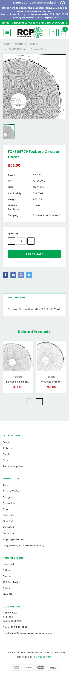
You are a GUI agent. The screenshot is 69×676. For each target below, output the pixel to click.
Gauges (7, 497)
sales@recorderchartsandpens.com (36, 17)
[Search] (53, 32)
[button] (29, 401)
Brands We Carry (12, 491)
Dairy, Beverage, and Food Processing (24, 545)
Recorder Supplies (13, 466)
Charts (6, 454)
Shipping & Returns (13, 539)
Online (6, 442)
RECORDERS (9, 527)
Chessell (7, 576)
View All (7, 594)
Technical (8, 533)
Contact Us (9, 503)
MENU (7, 32)
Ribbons (7, 448)
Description (16, 297)
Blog (5, 509)
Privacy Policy (10, 515)
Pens (5, 460)
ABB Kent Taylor (11, 582)
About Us (8, 485)
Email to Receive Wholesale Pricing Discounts (34, 22)
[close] (62, 3)
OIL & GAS (8, 521)
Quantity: (13, 233)
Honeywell (8, 564)
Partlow (7, 570)
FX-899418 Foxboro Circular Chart (26, 381)
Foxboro (7, 588)
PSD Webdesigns (42, 656)
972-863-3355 (59, 14)
